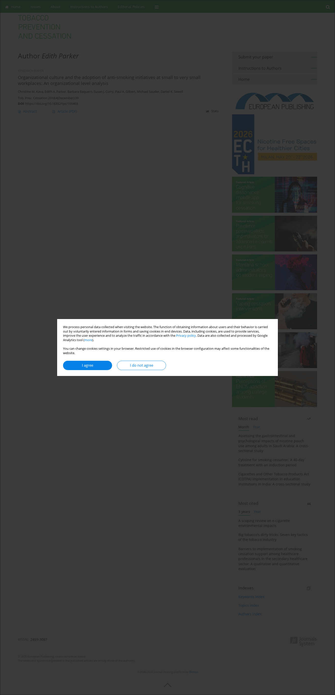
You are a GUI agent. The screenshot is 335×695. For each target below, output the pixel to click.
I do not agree (141, 365)
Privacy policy (186, 336)
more (88, 340)
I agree (87, 365)
